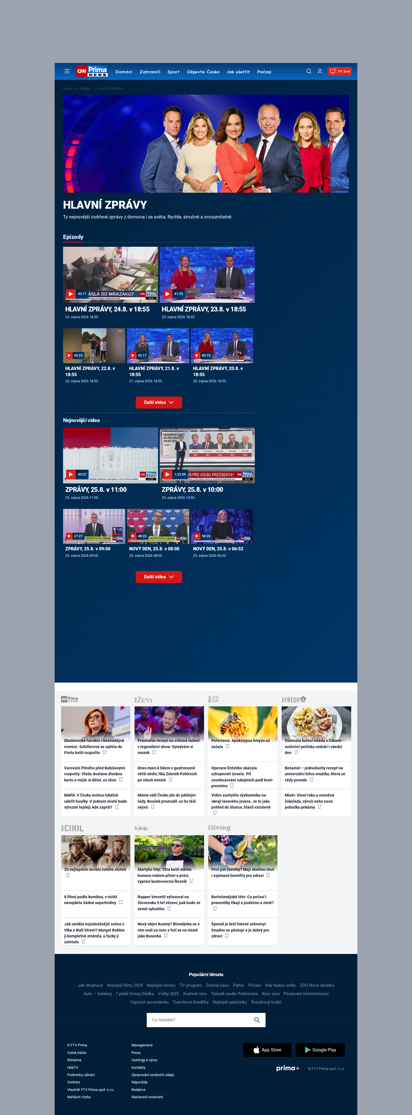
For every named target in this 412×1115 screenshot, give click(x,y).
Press (136, 1053)
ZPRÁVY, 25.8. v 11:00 (95, 489)
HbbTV (72, 1067)
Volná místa (76, 1053)
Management (141, 1045)
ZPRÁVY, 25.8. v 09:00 (87, 548)
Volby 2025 (168, 993)
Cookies (73, 1082)
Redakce (138, 1090)
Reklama (74, 1060)
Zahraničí (150, 72)
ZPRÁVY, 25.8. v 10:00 (192, 489)
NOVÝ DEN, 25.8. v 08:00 (154, 548)
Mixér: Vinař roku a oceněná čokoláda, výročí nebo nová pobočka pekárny (309, 801)
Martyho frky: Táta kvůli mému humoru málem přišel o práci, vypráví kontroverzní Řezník (164, 875)
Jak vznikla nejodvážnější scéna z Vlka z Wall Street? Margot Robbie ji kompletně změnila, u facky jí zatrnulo (94, 933)
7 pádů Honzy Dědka (135, 993)
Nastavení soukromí (147, 1097)
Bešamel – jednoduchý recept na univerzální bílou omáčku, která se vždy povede (315, 774)
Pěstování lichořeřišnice (306, 993)
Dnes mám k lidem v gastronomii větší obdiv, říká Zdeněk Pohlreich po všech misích (167, 774)
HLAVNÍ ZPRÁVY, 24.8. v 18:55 (107, 309)
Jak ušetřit (238, 72)
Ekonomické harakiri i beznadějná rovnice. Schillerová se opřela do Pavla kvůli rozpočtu (94, 746)
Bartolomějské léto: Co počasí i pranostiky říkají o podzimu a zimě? (242, 900)
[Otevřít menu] (67, 71)
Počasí (264, 72)
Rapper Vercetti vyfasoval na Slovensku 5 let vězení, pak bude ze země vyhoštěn (169, 903)
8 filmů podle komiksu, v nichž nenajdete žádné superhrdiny (90, 900)
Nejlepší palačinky (230, 1002)
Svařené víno (195, 993)
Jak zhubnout (90, 985)
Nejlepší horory (161, 985)
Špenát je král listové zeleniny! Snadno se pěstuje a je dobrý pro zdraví (240, 930)
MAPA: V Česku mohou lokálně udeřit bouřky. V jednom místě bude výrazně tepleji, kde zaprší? (95, 801)
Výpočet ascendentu (149, 1002)
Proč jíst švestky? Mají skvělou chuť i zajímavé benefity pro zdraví (242, 872)
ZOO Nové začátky (317, 985)
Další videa (155, 402)
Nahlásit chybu (79, 1097)
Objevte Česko (203, 72)
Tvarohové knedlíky (191, 1002)
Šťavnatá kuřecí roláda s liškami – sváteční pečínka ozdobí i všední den (315, 746)
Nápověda (139, 1082)
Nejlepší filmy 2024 (125, 985)
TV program (191, 985)
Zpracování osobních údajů (152, 1075)
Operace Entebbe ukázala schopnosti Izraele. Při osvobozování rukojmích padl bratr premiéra (242, 777)
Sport (174, 72)
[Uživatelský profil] (319, 71)
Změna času (217, 985)
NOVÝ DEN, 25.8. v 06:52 (218, 548)
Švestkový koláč (266, 1002)
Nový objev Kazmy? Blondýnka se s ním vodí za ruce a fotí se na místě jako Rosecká (169, 930)
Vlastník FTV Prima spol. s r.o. (90, 1090)
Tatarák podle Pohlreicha (234, 993)
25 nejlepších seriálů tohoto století (95, 869)
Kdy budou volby (280, 985)
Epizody (73, 237)
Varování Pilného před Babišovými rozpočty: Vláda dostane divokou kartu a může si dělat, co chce (94, 774)
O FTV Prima (77, 1045)
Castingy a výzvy (144, 1060)
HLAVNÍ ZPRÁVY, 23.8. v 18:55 (204, 309)
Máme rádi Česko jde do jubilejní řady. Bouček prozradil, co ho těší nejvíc (167, 801)
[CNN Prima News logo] (92, 71)
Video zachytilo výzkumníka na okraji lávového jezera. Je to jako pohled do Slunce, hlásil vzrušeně (241, 801)
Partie (238, 985)
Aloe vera (270, 993)
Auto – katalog (98, 993)
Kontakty (138, 1067)
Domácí (123, 72)
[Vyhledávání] (308, 71)
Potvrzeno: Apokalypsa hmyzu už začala (240, 743)
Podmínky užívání (81, 1075)
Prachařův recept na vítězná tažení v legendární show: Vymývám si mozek (169, 746)
